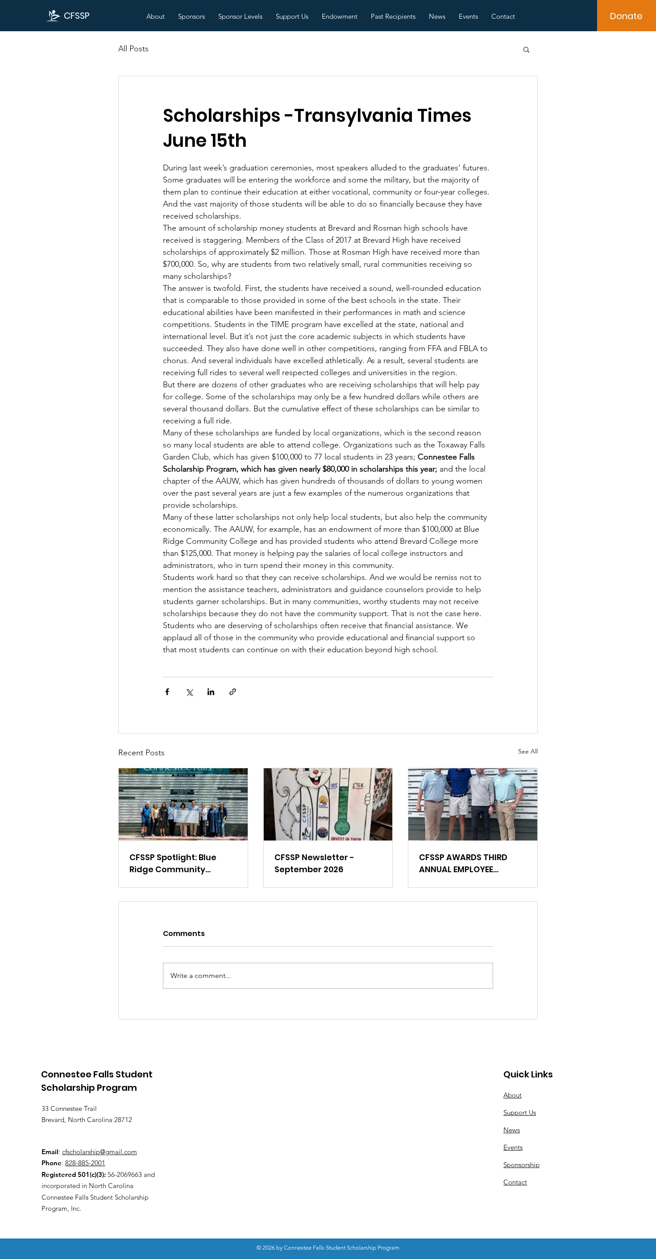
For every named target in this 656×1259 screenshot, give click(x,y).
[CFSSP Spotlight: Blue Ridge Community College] (183, 804)
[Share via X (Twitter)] (189, 691)
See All (528, 751)
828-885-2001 (85, 1163)
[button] (526, 49)
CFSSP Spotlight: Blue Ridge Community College (172, 863)
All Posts (133, 49)
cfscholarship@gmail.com (99, 1151)
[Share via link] (232, 691)
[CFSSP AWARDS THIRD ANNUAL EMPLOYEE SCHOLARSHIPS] (472, 804)
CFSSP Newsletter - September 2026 (314, 863)
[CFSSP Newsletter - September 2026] (328, 804)
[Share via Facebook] (167, 691)
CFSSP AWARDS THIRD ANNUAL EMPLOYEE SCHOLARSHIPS (463, 863)
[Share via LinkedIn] (211, 691)
